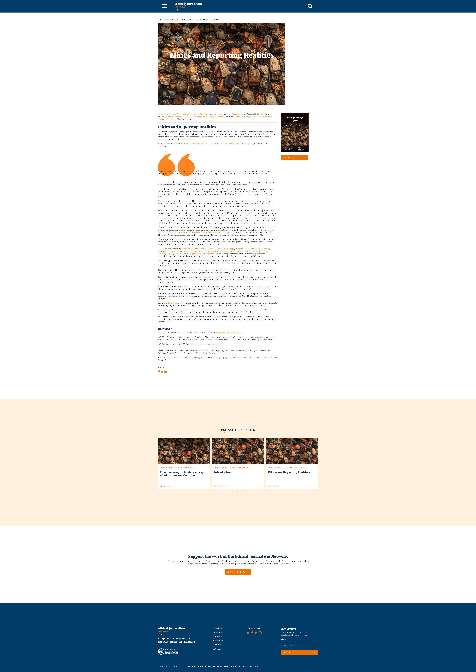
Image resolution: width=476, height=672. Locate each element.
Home (160, 20)
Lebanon (194, 251)
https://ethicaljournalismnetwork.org (205, 344)
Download (289, 157)
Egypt (231, 249)
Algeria (202, 249)
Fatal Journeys (185, 20)
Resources (218, 640)
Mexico (208, 251)
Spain (265, 251)
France (266, 249)
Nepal (224, 251)
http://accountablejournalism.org (229, 332)
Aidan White (217, 114)
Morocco (217, 251)
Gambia (161, 251)
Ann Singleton (233, 114)
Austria (194, 249)
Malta (201, 251)
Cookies (175, 666)
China (225, 249)
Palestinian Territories (238, 251)
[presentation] (234, 493)
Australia (185, 249)
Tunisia (169, 254)
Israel (246, 249)
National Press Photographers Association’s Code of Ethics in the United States (217, 143)
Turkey (177, 254)
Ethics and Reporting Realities (289, 472)
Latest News (219, 628)
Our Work (217, 636)
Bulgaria (211, 249)
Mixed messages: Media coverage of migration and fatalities (182, 473)
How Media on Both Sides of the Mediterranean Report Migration (205, 232)
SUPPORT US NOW (236, 572)
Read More (165, 486)
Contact (217, 649)
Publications (170, 20)
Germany (170, 251)
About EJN (218, 632)
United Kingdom (189, 254)
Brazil (218, 249)
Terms (167, 666)
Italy (260, 249)
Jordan (253, 249)
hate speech (173, 303)
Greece (179, 251)
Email (284, 639)
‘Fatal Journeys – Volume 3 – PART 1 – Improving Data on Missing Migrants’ (191, 117)
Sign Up (286, 652)
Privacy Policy (185, 666)
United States (207, 254)
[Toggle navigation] (164, 6)
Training (217, 644)
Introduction (223, 472)
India (186, 251)
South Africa (256, 251)
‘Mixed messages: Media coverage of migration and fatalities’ (183, 114)
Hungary (239, 249)
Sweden (161, 254)
